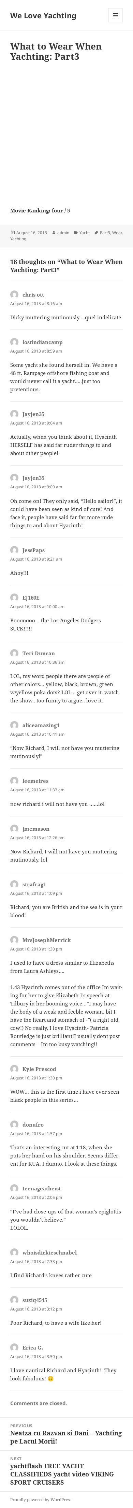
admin (63, 232)
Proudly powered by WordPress (40, 1500)
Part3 (105, 232)
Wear (117, 232)
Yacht (84, 232)
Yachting (18, 239)
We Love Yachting (43, 15)
